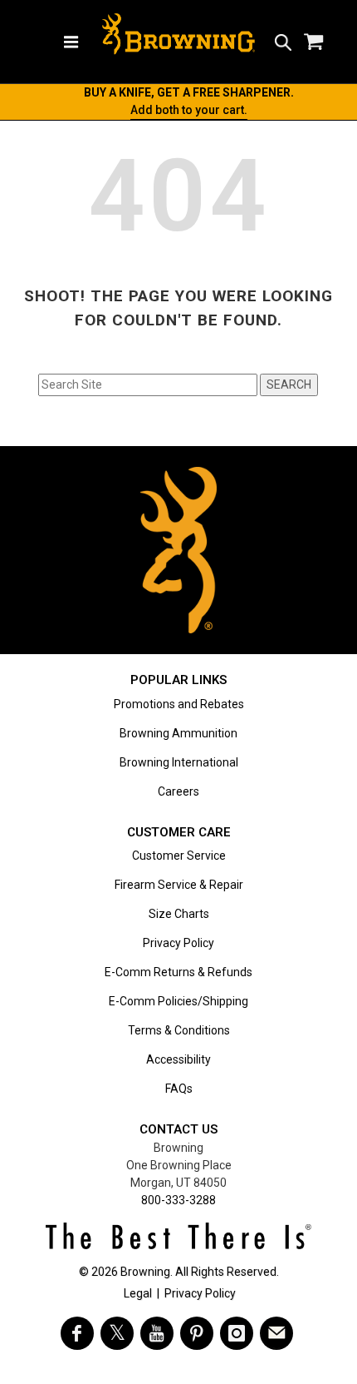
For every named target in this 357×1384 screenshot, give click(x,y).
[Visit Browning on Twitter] (117, 1333)
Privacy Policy (178, 943)
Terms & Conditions (179, 1030)
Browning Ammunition (178, 733)
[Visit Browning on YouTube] (157, 1333)
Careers (178, 791)
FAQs (179, 1088)
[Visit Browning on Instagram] (236, 1333)
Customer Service (179, 855)
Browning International (179, 762)
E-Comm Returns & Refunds (178, 972)
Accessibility (178, 1059)
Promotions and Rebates (179, 704)
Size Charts (179, 913)
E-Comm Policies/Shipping (178, 1001)
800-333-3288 (178, 1200)
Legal (138, 1293)
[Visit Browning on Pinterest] (196, 1333)
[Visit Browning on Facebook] (77, 1333)
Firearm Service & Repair (179, 884)
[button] (283, 41)
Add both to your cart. (188, 110)
